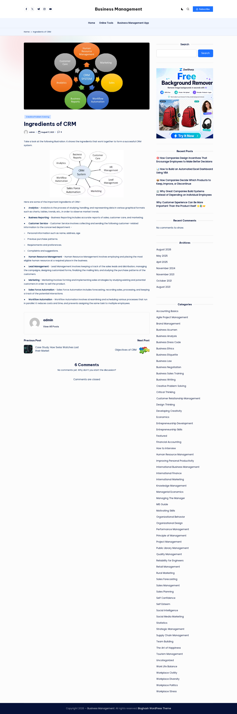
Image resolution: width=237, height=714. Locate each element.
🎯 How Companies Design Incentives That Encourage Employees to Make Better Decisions (184, 159)
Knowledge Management (171, 485)
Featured (161, 435)
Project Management (169, 541)
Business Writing (166, 379)
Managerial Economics (169, 492)
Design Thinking (165, 404)
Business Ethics (165, 348)
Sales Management (168, 585)
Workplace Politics (167, 685)
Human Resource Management (175, 454)
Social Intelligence (167, 610)
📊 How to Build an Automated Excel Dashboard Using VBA (184, 170)
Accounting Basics (167, 311)
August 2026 (163, 249)
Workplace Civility (166, 672)
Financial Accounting (168, 442)
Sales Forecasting (166, 579)
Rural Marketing (165, 573)
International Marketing (170, 479)
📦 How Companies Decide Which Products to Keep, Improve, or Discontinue (183, 182)
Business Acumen (166, 329)
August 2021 (163, 287)
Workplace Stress (166, 691)
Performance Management (172, 529)
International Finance (169, 473)
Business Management (118, 9)
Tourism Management (169, 654)
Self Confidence (165, 598)
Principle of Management (171, 535)
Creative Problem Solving (37, 117)
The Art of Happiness (168, 647)
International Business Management (177, 467)
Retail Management (168, 566)
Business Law (164, 361)
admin (48, 320)
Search (184, 44)
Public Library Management (172, 548)
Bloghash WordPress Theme (154, 708)
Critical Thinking (165, 392)
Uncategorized (165, 660)
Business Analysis (166, 336)
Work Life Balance (166, 666)
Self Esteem (163, 604)
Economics (162, 417)
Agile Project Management (172, 317)
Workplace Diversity (168, 679)
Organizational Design (169, 523)
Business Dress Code (168, 342)
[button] (203, 9)
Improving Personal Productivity (175, 460)
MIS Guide (162, 504)
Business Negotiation (168, 367)
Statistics (161, 623)
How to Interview (166, 448)
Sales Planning (165, 591)
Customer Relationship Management (178, 398)
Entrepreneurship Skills (169, 429)
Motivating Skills (165, 510)
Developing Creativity (169, 411)
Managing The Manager (170, 498)
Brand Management (168, 323)
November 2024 (165, 268)
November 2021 (165, 274)
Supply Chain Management (172, 635)
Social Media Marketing (170, 616)
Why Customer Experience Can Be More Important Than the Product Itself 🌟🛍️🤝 (180, 204)
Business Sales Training (170, 373)
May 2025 (162, 255)
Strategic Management (170, 629)
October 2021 (164, 280)
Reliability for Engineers (170, 560)
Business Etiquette (167, 354)
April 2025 (162, 262)
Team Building (164, 641)
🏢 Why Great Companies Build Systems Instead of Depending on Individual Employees (184, 193)
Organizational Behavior (170, 516)
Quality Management (169, 554)
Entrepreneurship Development (174, 423)
